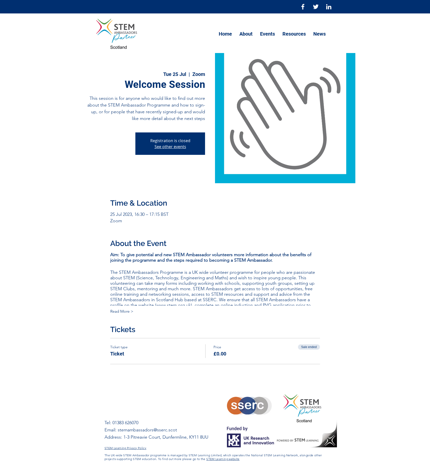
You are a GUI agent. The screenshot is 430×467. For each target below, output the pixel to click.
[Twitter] (316, 6)
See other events (170, 146)
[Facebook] (303, 6)
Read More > (121, 311)
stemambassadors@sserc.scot (147, 430)
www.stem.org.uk (173, 305)
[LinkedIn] (328, 6)
